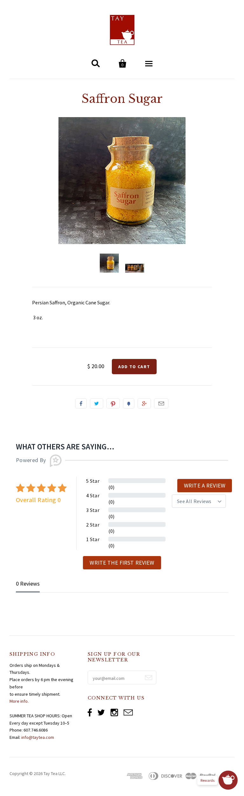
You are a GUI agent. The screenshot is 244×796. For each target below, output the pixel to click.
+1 (144, 403)
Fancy (128, 403)
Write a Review (204, 485)
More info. (19, 701)
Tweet (96, 403)
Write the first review (122, 562)
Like (81, 403)
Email (161, 403)
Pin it (113, 403)
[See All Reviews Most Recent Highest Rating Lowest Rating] (199, 501)
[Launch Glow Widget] (228, 780)
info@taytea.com (37, 737)
